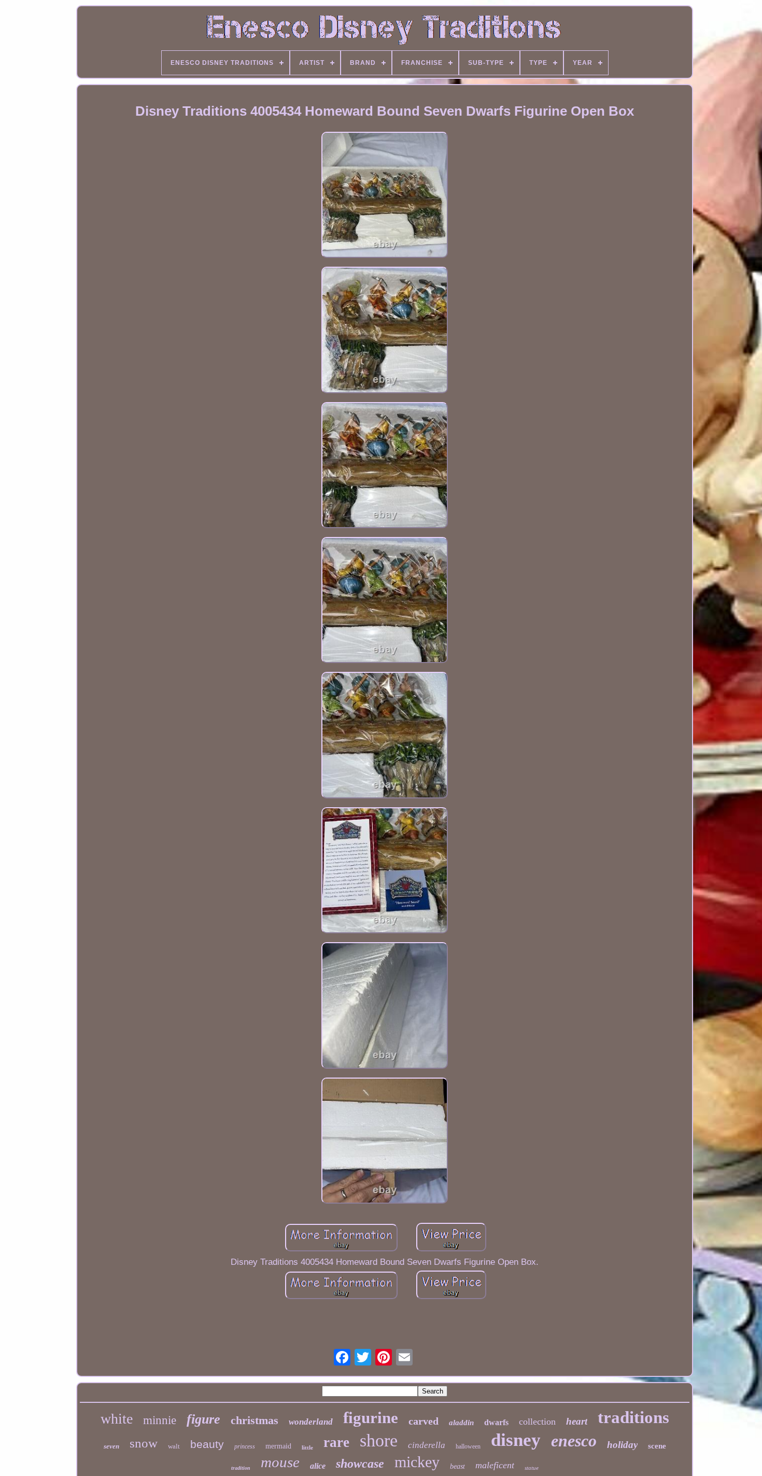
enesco (574, 1440)
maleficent (494, 1465)
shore (379, 1440)
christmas (254, 1420)
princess (244, 1446)
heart (576, 1421)
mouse (280, 1462)
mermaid (278, 1446)
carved (423, 1421)
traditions (633, 1417)
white (117, 1419)
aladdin (461, 1422)
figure (203, 1419)
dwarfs (496, 1422)
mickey (417, 1461)
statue (532, 1468)
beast (457, 1466)
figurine (370, 1418)
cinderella (426, 1445)
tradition (240, 1468)
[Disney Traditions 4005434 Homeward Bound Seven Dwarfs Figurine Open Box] (385, 196)
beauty (207, 1444)
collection (537, 1421)
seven (111, 1446)
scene (657, 1446)
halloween (468, 1446)
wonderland (311, 1422)
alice (318, 1465)
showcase (360, 1463)
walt (174, 1446)
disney (516, 1440)
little (307, 1447)
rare (336, 1442)
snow (144, 1443)
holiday (622, 1444)
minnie (159, 1420)
